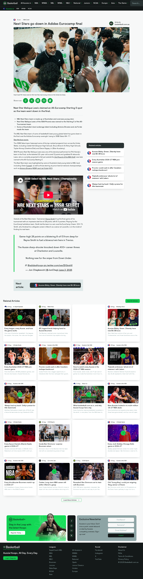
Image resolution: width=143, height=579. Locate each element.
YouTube (98, 559)
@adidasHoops (35, 265)
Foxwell (29, 166)
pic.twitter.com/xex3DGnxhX (58, 265)
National (75, 559)
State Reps (53, 568)
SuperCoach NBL (55, 550)
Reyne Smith (50, 219)
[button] (39, 520)
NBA (51, 553)
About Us (121, 550)
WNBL (74, 556)
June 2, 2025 (65, 270)
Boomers (52, 562)
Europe (75, 571)
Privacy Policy (123, 559)
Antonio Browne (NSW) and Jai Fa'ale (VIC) (36, 168)
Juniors (52, 565)
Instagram (99, 553)
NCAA (51, 571)
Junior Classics (78, 565)
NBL (50, 556)
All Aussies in (77, 550)
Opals (74, 562)
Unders (75, 568)
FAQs (120, 553)
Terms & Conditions (125, 556)
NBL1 (51, 559)
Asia (50, 574)
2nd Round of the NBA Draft (64, 157)
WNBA (74, 553)
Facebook (99, 550)
